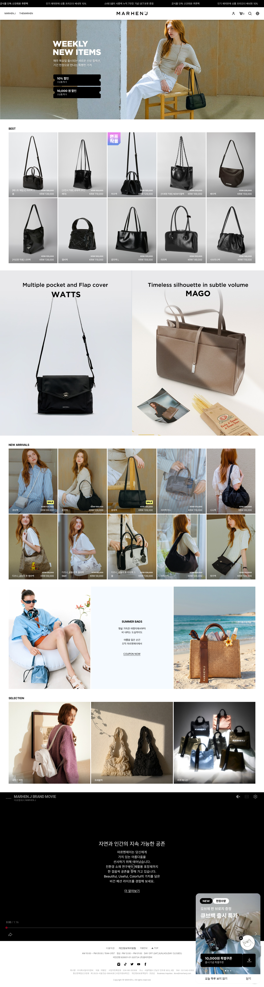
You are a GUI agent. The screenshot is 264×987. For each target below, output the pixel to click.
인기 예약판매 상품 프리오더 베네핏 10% (66, 3)
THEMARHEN (26, 13)
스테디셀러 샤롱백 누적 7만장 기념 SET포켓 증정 (129, 3)
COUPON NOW (131, 653)
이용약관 (110, 948)
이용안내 (143, 948)
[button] (4, 743)
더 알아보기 (132, 891)
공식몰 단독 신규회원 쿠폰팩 (14, 3)
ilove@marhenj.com (182, 973)
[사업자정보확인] (122, 973)
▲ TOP (154, 948)
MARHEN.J (10, 13)
